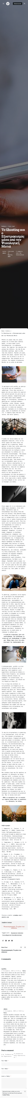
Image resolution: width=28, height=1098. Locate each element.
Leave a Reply (5, 1076)
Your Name (4, 1060)
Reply (24, 970)
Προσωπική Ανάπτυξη (17, 933)
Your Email (4, 1068)
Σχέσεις (3, 226)
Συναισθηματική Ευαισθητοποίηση (12, 935)
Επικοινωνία (17, 3)
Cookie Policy (6, 1095)
